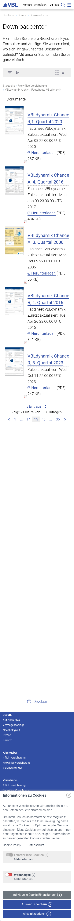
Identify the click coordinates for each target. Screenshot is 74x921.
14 (28, 419)
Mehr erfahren (23, 859)
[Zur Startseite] (10, 5)
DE (51, 4)
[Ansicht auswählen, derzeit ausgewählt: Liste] (60, 73)
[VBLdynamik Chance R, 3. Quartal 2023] (14, 361)
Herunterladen (43, 152)
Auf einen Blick (11, 720)
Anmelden (40, 4)
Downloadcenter (40, 15)
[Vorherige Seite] (9, 419)
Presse (7, 735)
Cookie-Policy (12, 845)
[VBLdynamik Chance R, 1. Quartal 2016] (14, 301)
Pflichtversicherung (14, 757)
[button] (17, 73)
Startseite (9, 15)
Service (22, 15)
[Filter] (9, 73)
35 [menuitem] (58, 419)
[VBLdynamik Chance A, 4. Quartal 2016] (14, 180)
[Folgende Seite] (65, 419)
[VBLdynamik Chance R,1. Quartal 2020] (14, 120)
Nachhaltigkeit (11, 730)
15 (36, 419)
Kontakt (27, 4)
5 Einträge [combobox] (33, 406)
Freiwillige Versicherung (17, 762)
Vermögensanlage (13, 724)
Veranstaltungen (13, 767)
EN (57, 4)
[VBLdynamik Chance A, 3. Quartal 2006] (14, 240)
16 (44, 419)
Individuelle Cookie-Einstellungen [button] (35, 895)
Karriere (7, 740)
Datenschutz (36, 845)
